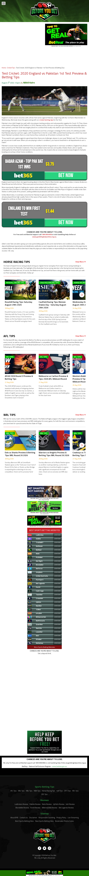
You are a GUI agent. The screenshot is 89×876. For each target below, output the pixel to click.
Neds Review (47, 804)
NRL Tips (21, 790)
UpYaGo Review (58, 804)
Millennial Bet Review (49, 807)
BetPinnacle (40, 621)
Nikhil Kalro (29, 82)
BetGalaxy (39, 643)
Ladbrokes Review (21, 804)
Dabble (38, 539)
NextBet (39, 606)
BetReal (38, 550)
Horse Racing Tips (48, 790)
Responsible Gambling (47, 817)
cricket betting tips (46, 120)
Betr (37, 635)
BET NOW (65, 175)
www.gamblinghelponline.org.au (44, 236)
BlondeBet (39, 565)
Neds (38, 553)
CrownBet (39, 598)
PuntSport (39, 580)
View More (79, 261)
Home (4, 67)
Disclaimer (33, 817)
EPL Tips (44, 794)
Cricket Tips (11, 67)
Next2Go (39, 628)
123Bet (38, 609)
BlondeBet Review (22, 807)
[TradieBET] (44, 499)
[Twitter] (44, 848)
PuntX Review (35, 807)
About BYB (14, 817)
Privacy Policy (61, 817)
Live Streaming (73, 817)
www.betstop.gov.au (59, 766)
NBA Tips (37, 790)
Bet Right (39, 561)
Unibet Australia (42, 576)
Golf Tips (60, 790)
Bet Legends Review (66, 807)
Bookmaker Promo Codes (64, 821)
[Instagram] (49, 848)
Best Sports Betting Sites (24, 821)
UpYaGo (38, 602)
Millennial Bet (41, 617)
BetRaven (39, 546)
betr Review (70, 804)
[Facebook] (39, 848)
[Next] (81, 294)
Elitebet (38, 639)
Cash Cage (39, 591)
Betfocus (39, 568)
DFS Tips (67, 790)
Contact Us (24, 817)
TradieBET (39, 542)
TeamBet (39, 594)
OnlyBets (39, 572)
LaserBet (39, 632)
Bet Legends (40, 583)
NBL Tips (29, 790)
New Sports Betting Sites (44, 821)
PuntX (38, 587)
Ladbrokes (39, 535)
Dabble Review (35, 804)
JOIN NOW (57, 535)
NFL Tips (75, 790)
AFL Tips (13, 790)
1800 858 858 (47, 234)
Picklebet (39, 557)
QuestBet (39, 624)
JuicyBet (39, 613)
